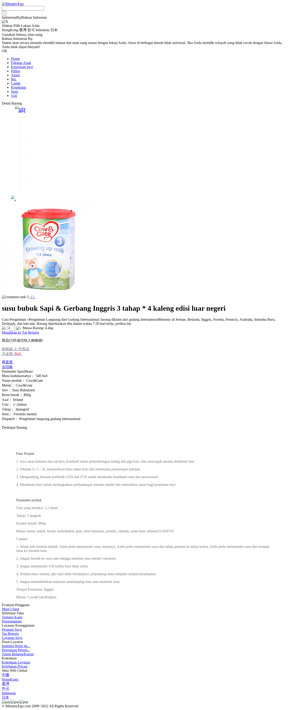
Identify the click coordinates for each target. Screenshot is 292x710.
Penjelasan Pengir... (16, 650)
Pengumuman (12, 621)
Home (15, 59)
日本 (5, 697)
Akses (15, 75)
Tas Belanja (10, 634)
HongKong (10, 679)
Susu (14, 91)
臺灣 (5, 684)
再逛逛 (7, 362)
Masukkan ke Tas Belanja (20, 332)
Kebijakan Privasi (14, 666)
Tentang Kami (12, 617)
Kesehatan (18, 87)
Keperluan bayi (22, 67)
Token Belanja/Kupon (18, 654)
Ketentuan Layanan (16, 662)
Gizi (14, 95)
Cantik (16, 83)
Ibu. (14, 79)
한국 (5, 688)
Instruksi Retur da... (16, 646)
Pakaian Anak (21, 63)
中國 (5, 675)
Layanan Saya (12, 638)
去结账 (7, 367)
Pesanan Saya (12, 629)
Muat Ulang (10, 609)
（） (32, 297)
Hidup (15, 71)
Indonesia (9, 693)
